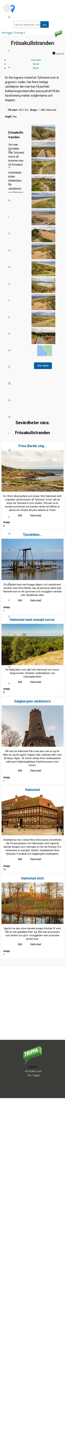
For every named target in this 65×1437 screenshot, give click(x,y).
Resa (36, 68)
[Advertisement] (32, 1007)
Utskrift (60, 53)
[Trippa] (32, 1063)
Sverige (9, 650)
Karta (36, 64)
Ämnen (9, 50)
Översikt (36, 60)
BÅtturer (9, 400)
